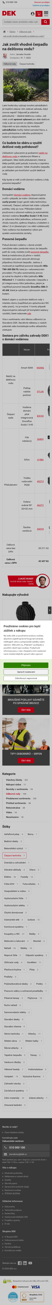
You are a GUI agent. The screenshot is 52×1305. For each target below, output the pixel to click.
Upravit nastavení (26, 671)
